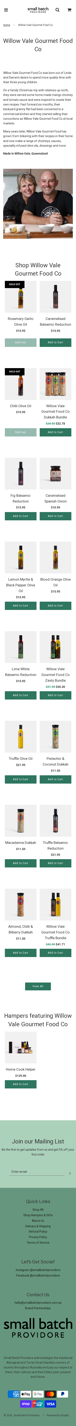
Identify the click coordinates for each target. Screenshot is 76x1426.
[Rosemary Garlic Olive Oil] (21, 297)
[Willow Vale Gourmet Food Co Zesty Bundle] (55, 647)
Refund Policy (38, 1231)
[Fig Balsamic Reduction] (21, 474)
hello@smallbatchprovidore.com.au (38, 1302)
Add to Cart (55, 342)
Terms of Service (38, 1242)
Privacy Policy (38, 1237)
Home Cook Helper (20, 1069)
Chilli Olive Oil (20, 406)
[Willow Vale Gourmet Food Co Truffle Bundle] (55, 905)
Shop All (38, 1209)
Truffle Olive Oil (21, 758)
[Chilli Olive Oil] (21, 384)
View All (38, 986)
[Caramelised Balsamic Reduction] (55, 297)
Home (6, 25)
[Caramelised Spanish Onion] (55, 474)
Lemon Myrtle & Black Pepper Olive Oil (20, 585)
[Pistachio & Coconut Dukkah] (55, 737)
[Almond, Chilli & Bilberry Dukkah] (21, 905)
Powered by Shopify (58, 1415)
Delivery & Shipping (38, 1226)
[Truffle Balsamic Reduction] (55, 821)
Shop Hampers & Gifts (38, 1215)
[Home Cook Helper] (21, 1047)
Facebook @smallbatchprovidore (38, 1275)
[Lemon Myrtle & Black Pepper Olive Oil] (21, 557)
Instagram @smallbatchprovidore (38, 1270)
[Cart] (69, 10)
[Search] (57, 10)
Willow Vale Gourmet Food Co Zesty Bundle (55, 675)
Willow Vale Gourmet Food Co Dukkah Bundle (55, 411)
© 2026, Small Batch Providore (21, 1415)
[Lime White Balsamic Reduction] (21, 647)
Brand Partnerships (38, 1308)
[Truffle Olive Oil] (21, 737)
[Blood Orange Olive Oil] (55, 557)
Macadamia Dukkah (20, 842)
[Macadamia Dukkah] (21, 821)
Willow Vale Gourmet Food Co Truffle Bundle (55, 932)
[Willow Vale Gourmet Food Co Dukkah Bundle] (55, 384)
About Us (38, 1220)
